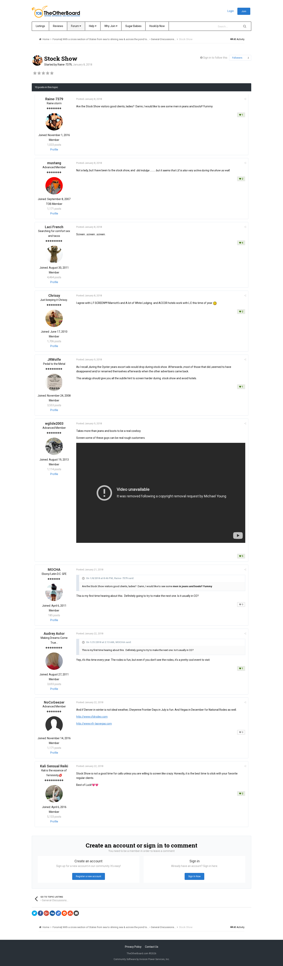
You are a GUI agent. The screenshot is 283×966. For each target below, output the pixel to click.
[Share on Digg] (52, 913)
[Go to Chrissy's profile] (54, 318)
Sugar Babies (133, 26)
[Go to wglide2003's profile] (54, 446)
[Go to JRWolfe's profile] (54, 382)
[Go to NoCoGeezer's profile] (54, 725)
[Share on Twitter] (34, 913)
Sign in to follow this (215, 57)
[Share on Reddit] (64, 913)
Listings (40, 26)
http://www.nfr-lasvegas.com (94, 723)
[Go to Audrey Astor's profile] (54, 661)
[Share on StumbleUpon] (70, 913)
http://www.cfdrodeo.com (92, 716)
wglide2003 (54, 423)
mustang (54, 163)
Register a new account (88, 876)
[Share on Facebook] (40, 913)
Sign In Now (194, 876)
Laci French (54, 227)
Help (92, 26)
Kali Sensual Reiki (54, 766)
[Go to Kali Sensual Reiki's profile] (54, 793)
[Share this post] (245, 99)
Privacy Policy (133, 946)
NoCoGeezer (54, 702)
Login (230, 11)
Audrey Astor (54, 633)
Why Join (110, 26)
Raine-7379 (65, 64)
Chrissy (54, 295)
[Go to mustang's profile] (54, 185)
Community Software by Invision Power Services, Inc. (142, 959)
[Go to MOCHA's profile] (54, 592)
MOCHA (54, 569)
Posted (89, 99)
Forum (75, 26)
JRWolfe (54, 359)
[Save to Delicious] (58, 913)
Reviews (58, 26)
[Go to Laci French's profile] (54, 254)
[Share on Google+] (46, 913)
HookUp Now (157, 26)
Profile (54, 149)
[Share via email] (76, 913)
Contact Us (151, 946)
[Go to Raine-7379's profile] (37, 60)
